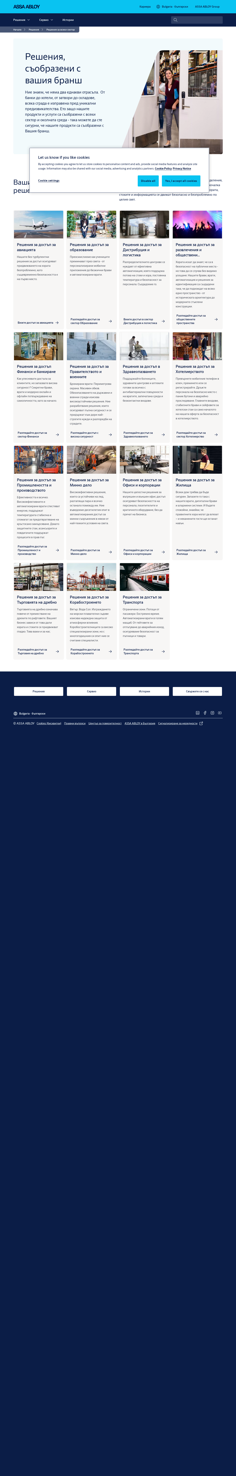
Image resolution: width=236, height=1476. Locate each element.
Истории (68, 20)
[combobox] (197, 20)
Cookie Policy (163, 168)
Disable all (148, 180)
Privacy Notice (182, 168)
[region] (119, 170)
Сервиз (43, 20)
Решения (19, 20)
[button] (28, 20)
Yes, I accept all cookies (181, 180)
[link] (145, 7)
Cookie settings (49, 180)
